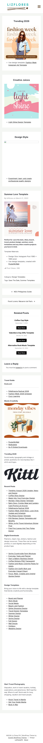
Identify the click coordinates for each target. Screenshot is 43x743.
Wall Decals (13, 623)
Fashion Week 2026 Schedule (20, 394)
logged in (19, 368)
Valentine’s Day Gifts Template (21, 333)
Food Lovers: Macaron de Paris (20, 301)
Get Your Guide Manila (17, 702)
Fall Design (12, 621)
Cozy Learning (14, 396)
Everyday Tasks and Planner (19, 556)
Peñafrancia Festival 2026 (18, 391)
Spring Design (14, 618)
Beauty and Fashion (16, 606)
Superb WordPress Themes (17, 737)
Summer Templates (27, 280)
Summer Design (14, 613)
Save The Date (14, 280)
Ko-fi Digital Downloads (17, 447)
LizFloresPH (19, 740)
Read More (21, 328)
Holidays (11, 626)
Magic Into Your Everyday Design (21, 498)
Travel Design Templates (18, 611)
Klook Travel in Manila (17, 700)
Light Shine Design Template (19, 122)
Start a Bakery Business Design (20, 559)
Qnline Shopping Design (17, 608)
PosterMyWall (13, 264)
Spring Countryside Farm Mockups (22, 553)
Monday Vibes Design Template (21, 501)
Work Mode (13, 601)
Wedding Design (14, 628)
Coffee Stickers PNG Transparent (21, 561)
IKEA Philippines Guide (23, 292)
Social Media (13, 603)
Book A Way (13, 705)
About (26, 740)
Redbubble (12, 445)
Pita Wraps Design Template (19, 516)
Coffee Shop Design (16, 496)
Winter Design (14, 616)
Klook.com (8, 384)
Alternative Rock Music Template (21, 345)
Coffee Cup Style (21, 320)
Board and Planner (15, 598)
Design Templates (18, 277)
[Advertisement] (21, 658)
